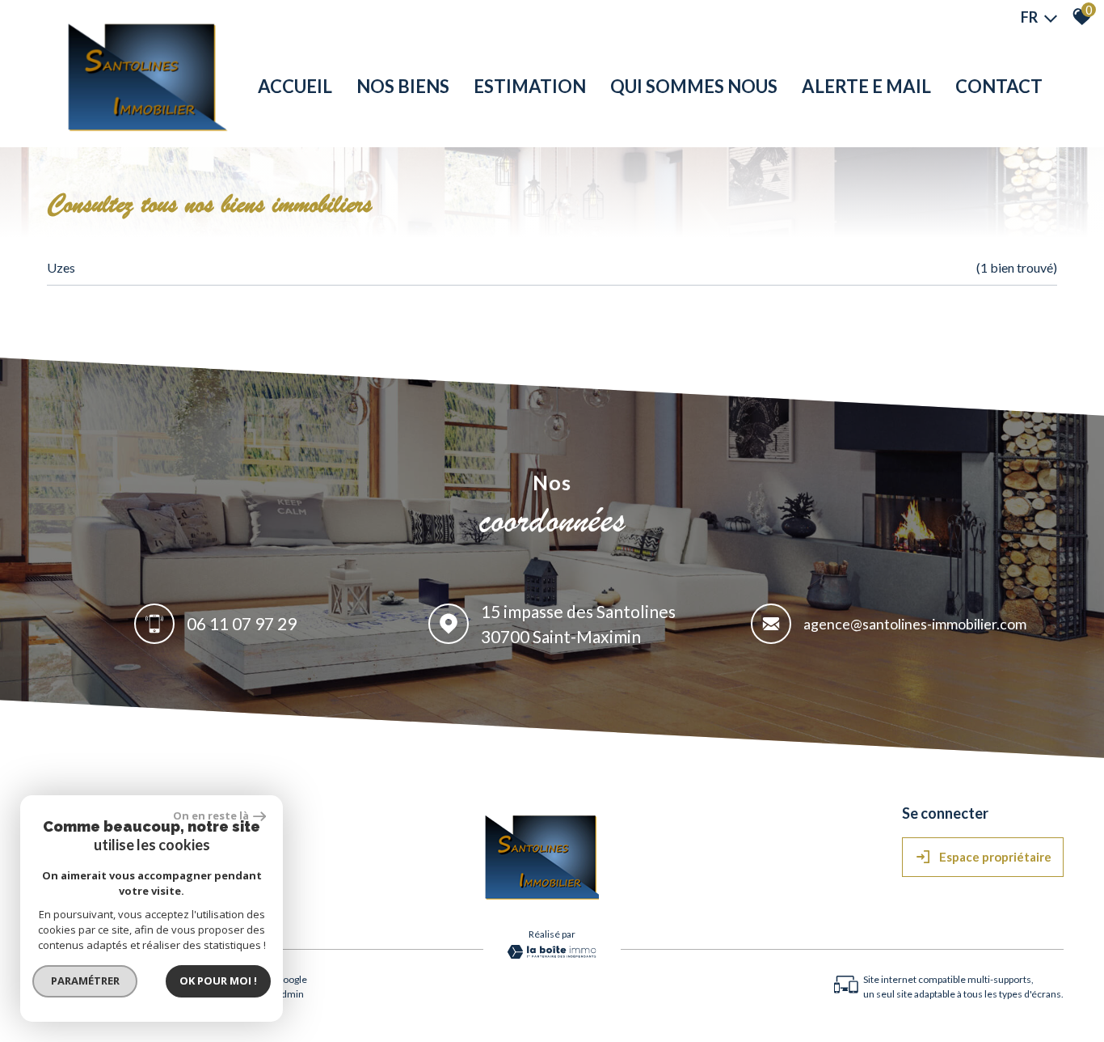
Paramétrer (85, 980)
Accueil (295, 86)
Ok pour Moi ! (218, 980)
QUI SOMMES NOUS (693, 86)
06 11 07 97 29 (242, 624)
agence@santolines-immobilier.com (914, 624)
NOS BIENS (402, 86)
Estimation (530, 86)
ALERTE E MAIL (866, 86)
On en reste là (211, 815)
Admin (289, 994)
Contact (999, 86)
